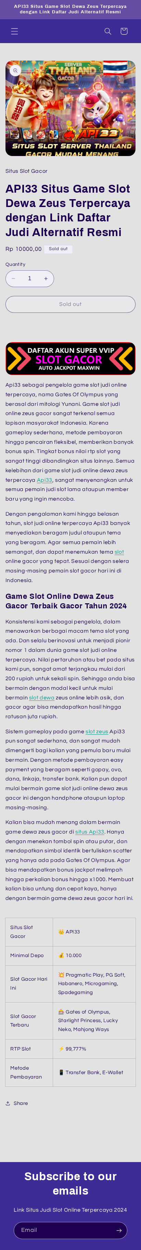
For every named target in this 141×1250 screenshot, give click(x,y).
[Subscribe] (119, 1230)
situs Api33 (89, 832)
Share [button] (21, 1103)
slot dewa (42, 697)
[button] (14, 31)
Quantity (15, 264)
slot (119, 552)
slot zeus (97, 731)
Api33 (44, 480)
